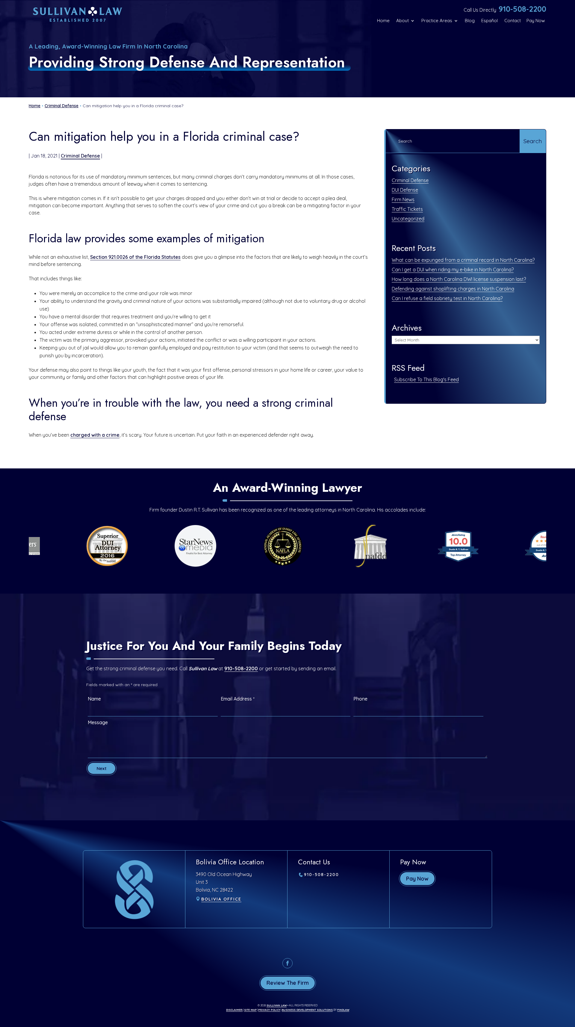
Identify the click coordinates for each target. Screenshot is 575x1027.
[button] (569, 984)
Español (489, 21)
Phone (360, 699)
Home (383, 21)
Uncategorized (408, 219)
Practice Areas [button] (436, 21)
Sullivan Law (277, 1005)
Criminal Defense (80, 156)
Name (94, 699)
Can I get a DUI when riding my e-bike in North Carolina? (453, 270)
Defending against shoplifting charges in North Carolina (453, 289)
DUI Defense (405, 190)
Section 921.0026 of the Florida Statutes (135, 257)
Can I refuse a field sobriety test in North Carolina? (447, 298)
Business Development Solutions (307, 1009)
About (402, 21)
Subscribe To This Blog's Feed (426, 379)
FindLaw (343, 1009)
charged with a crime (94, 435)
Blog (470, 21)
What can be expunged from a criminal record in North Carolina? (463, 260)
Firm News (403, 199)
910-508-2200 (522, 8)
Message (98, 722)
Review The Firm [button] (288, 982)
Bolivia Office (221, 899)
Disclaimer (234, 1009)
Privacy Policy (269, 1009)
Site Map (250, 1009)
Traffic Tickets (407, 209)
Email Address (238, 699)
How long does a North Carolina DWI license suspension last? (459, 279)
